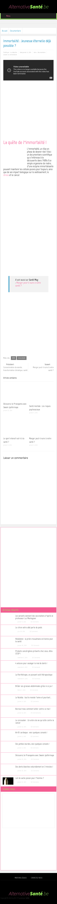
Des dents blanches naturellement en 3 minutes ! (34, 766)
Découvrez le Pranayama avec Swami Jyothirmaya (34, 755)
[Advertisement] (28, 111)
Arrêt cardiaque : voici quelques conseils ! (31, 732)
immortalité (21, 358)
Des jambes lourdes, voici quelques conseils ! (32, 744)
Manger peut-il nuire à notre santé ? (28, 284)
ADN (13, 358)
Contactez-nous (36, 878)
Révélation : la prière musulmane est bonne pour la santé (34, 640)
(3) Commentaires (36, 713)
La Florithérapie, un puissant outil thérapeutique (33, 674)
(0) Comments (35, 622)
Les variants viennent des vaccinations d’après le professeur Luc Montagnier (34, 617)
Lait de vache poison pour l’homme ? (29, 778)
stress (6, 175)
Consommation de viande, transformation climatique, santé (15, 367)
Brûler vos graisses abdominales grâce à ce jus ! (33, 686)
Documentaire (15, 30)
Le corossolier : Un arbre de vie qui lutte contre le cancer (34, 721)
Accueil (4, 30)
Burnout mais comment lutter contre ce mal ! (32, 709)
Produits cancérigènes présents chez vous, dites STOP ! (33, 652)
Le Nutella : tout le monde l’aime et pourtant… (33, 697)
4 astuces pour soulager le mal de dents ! (31, 663)
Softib (27, 898)
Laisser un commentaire (10, 55)
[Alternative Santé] (28, 6)
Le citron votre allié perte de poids (28, 627)
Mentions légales (21, 878)
